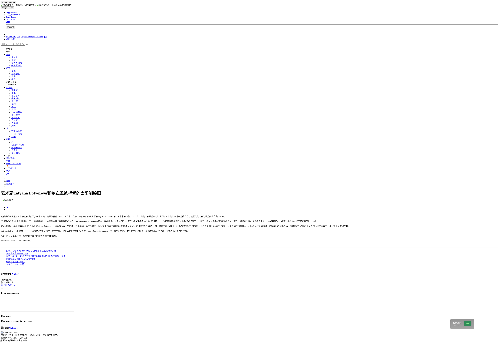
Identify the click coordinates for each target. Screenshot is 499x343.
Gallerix (12, 328)
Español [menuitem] (24, 37)
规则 (5, 340)
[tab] (6, 205)
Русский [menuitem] (10, 37)
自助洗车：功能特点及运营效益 (20, 259)
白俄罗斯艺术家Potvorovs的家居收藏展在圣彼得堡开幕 (31, 251)
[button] (13, 12)
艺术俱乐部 (12, 83)
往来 (25, 338)
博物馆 (9, 50)
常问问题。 (13, 338)
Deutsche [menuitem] (39, 37)
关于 (21, 338)
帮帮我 (4, 338)
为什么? (15, 274)
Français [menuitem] (31, 37)
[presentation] (252, 210)
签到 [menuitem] (8, 39)
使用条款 (12, 340)
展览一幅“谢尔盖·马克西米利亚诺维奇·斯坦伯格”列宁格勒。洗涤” (36, 256)
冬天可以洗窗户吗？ (15, 262)
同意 (467, 324)
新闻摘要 (10, 27)
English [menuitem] (17, 37)
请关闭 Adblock (8, 285)
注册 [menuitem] (13, 39)
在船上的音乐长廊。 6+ (17, 253)
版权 (27, 340)
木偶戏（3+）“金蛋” (15, 264)
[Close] (27, 44)
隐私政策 (21, 340)
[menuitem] (45, 37)
